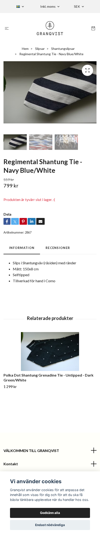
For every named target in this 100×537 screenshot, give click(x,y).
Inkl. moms (48, 6)
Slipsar (40, 49)
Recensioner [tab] (58, 248)
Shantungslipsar (63, 49)
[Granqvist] (50, 28)
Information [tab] (21, 248)
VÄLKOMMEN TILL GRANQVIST (31, 450)
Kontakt (10, 464)
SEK (77, 6)
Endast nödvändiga (50, 525)
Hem (25, 49)
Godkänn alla (50, 513)
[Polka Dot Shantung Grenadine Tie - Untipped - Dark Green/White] (50, 351)
